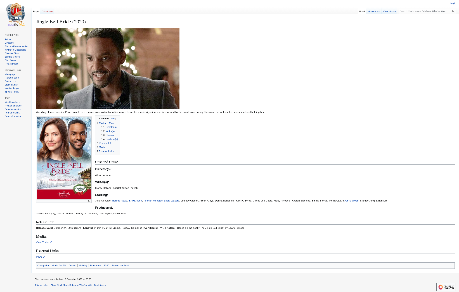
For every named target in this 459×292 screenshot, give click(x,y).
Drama (72, 265)
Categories (43, 265)
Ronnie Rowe (119, 200)
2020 (106, 265)
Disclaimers (100, 285)
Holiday (83, 265)
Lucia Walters (171, 200)
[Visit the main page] (15, 14)
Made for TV (59, 265)
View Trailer (42, 242)
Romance (95, 265)
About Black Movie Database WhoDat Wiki (71, 285)
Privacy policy (42, 285)
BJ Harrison (135, 200)
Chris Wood (352, 200)
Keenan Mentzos (153, 200)
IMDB (39, 256)
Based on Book (120, 265)
